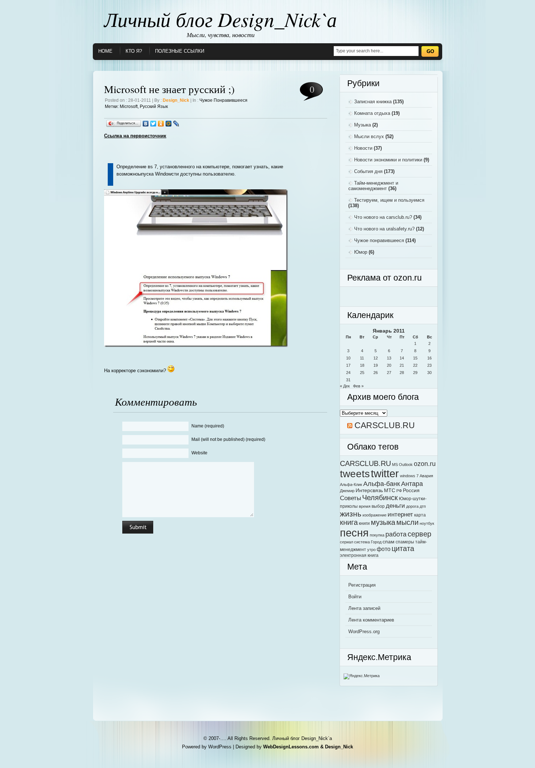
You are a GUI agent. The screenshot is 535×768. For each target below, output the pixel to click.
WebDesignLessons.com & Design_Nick (308, 746)
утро (371, 549)
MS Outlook (402, 464)
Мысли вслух (369, 136)
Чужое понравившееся (223, 100)
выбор (378, 506)
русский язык (154, 106)
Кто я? (134, 51)
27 (389, 372)
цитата (403, 548)
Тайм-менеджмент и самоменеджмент (373, 185)
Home (105, 51)
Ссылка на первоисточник (135, 135)
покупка (377, 535)
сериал (346, 542)
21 (402, 365)
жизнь (350, 514)
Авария (426, 476)
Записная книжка (373, 101)
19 (375, 365)
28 (402, 372)
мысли (407, 522)
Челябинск (380, 497)
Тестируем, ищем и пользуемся (389, 200)
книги (364, 523)
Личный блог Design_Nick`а (220, 18)
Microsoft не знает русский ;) (169, 89)
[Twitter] (153, 123)
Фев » (358, 386)
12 (375, 358)
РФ (399, 490)
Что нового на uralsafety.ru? (384, 229)
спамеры (405, 541)
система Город (367, 542)
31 (348, 380)
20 (389, 365)
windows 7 (409, 476)
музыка (383, 522)
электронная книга (359, 555)
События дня (368, 171)
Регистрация (362, 585)
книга (349, 522)
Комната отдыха (372, 113)
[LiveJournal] (176, 123)
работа (396, 534)
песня (354, 533)
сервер (419, 534)
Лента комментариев (371, 620)
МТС (389, 490)
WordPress (219, 746)
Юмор (360, 252)
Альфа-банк (381, 483)
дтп (423, 506)
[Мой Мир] (169, 123)
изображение (374, 515)
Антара (412, 483)
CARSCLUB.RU (384, 425)
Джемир (347, 490)
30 (429, 372)
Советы (350, 498)
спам (389, 541)
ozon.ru (425, 463)
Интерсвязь (369, 490)
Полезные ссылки (179, 51)
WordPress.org (364, 631)
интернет (400, 514)
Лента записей (364, 608)
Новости (363, 148)
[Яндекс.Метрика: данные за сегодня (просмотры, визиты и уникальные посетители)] (362, 676)
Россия (411, 490)
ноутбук (427, 523)
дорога (412, 506)
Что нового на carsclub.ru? (383, 217)
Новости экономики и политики (388, 159)
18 (362, 365)
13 (389, 358)
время (364, 506)
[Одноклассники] (161, 123)
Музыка (362, 125)
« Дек (345, 386)
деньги (395, 505)
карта (420, 515)
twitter (385, 473)
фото (384, 549)
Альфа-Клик (351, 484)
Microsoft (129, 106)
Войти (354, 596)
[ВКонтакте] (146, 123)
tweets (355, 473)
